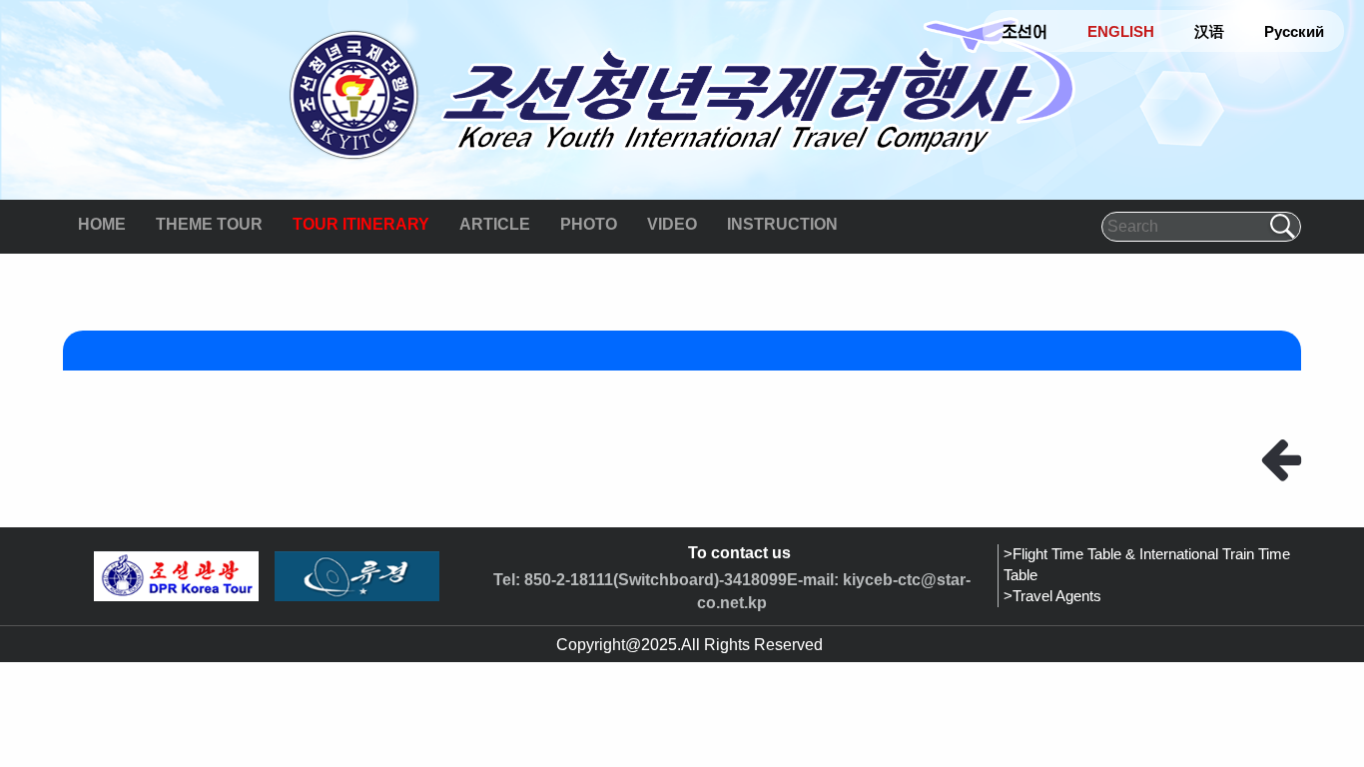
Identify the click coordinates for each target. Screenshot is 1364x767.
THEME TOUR (209, 224)
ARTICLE (494, 224)
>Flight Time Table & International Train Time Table (1147, 564)
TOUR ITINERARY (361, 224)
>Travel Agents (1052, 596)
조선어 (1025, 31)
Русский (1294, 31)
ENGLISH (1120, 31)
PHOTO (588, 224)
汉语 (1209, 31)
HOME (102, 224)
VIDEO (672, 224)
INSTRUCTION (782, 224)
